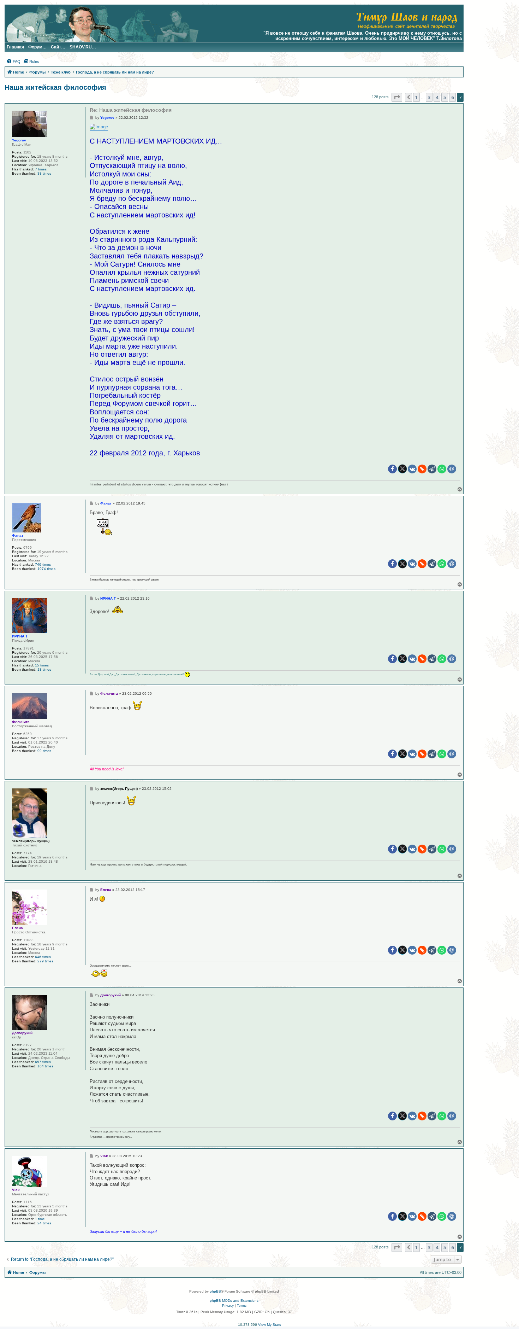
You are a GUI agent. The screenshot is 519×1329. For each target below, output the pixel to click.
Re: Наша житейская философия (131, 110)
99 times (44, 751)
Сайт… (58, 47)
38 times (44, 173)
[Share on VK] (412, 469)
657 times (43, 1062)
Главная (15, 47)
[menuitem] (13, 61)
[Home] (406, 19)
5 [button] (444, 97)
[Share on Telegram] (432, 469)
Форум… (37, 47)
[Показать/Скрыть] (104, 526)
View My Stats (269, 1325)
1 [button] (416, 97)
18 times (44, 669)
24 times (44, 1223)
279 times (45, 961)
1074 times (46, 569)
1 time (40, 1219)
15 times (42, 665)
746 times (43, 564)
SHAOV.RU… (83, 47)
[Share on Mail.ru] (451, 469)
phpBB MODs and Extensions (234, 1300)
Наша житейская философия (55, 87)
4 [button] (437, 97)
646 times (43, 957)
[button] (397, 97)
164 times (45, 1066)
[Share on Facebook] (392, 469)
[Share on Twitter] (402, 469)
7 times (41, 169)
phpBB (215, 1291)
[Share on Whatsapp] (441, 469)
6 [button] (452, 97)
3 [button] (429, 97)
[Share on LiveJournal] (422, 469)
